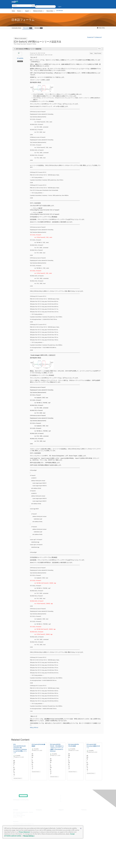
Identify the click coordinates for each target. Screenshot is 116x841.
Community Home (16, 28)
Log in (59, 6)
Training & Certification (64, 817)
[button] (80, 828)
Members (38, 28)
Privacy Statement (24, 832)
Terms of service (40, 824)
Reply (91, 53)
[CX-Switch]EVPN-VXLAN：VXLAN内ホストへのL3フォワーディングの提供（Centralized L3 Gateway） (57, 748)
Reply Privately (97, 53)
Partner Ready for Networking (89, 817)
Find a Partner (85, 812)
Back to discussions (21, 38)
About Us (38, 812)
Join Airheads (59, 10)
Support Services (63, 812)
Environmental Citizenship (42, 819)
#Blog (31, 727)
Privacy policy (39, 821)
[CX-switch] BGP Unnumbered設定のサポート (93, 746)
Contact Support (63, 814)
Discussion (27, 28)
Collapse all (98, 37)
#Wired (36, 727)
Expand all (90, 37)
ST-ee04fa (20, 58)
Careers (38, 814)
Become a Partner (86, 814)
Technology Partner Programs (89, 819)
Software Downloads (64, 819)
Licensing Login (63, 821)
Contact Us (39, 817)
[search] (33, 5)
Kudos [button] (99, 48)
